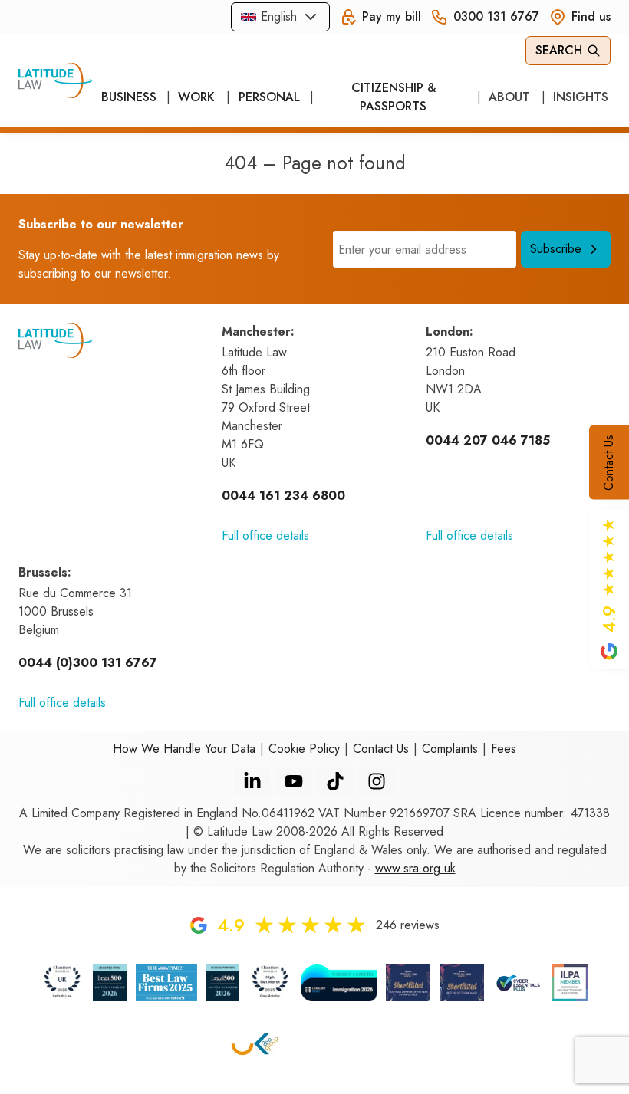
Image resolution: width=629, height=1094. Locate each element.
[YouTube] (293, 781)
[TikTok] (335, 781)
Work (196, 97)
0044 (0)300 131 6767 (87, 663)
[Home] (55, 80)
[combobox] (280, 16)
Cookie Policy (304, 748)
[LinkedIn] (252, 781)
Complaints (450, 748)
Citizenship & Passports (393, 97)
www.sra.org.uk (415, 868)
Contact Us (608, 462)
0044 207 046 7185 (488, 440)
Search (558, 50)
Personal (268, 97)
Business (128, 97)
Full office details (265, 535)
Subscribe (555, 249)
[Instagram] (376, 781)
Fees (503, 748)
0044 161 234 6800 (283, 495)
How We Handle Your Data (184, 748)
